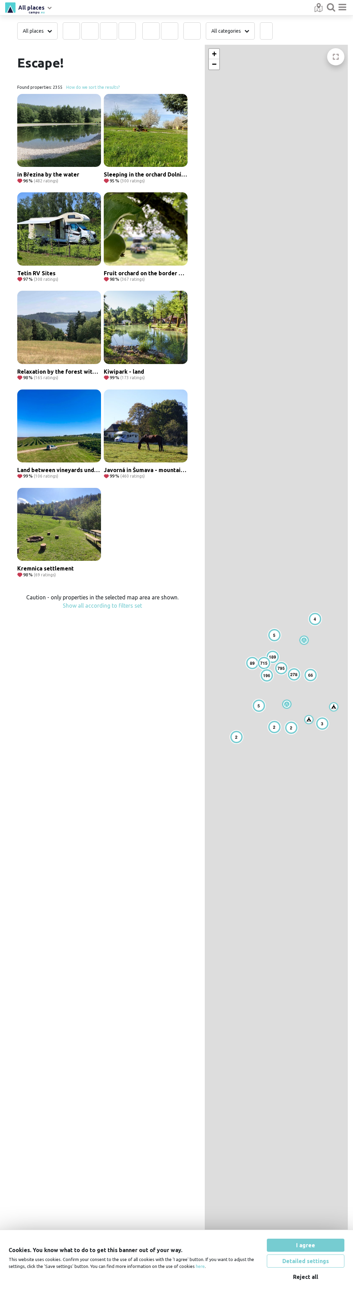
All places (31, 8)
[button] (287, 704)
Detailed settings (305, 1261)
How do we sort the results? (93, 87)
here (200, 1266)
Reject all (305, 1277)
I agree (305, 1245)
